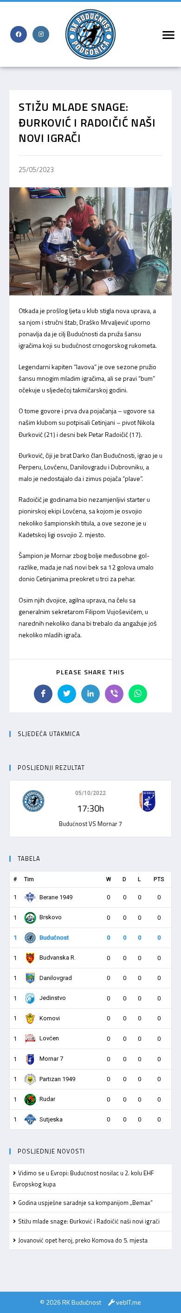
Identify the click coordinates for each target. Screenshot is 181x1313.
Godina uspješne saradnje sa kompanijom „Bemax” (85, 1202)
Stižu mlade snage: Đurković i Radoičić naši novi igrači (89, 1221)
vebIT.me (128, 1302)
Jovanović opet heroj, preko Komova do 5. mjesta (83, 1240)
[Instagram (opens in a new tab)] (40, 34)
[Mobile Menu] (167, 34)
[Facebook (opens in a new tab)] (18, 34)
